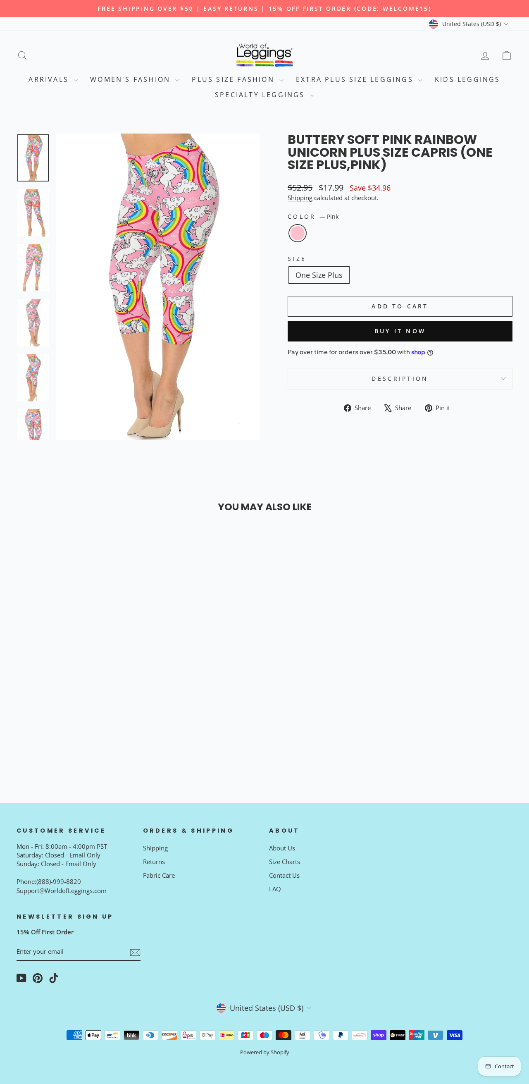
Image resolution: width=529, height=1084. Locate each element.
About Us (282, 848)
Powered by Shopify (264, 1052)
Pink (297, 233)
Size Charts (284, 861)
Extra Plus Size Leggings (356, 79)
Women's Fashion (131, 79)
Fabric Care (159, 875)
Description (400, 378)
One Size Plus (319, 275)
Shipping (300, 197)
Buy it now (400, 331)
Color (313, 216)
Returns (154, 861)
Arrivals (50, 79)
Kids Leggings (467, 79)
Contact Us (284, 875)
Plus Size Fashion (234, 79)
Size (297, 259)
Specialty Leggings (261, 94)
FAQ (275, 889)
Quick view (75, 698)
